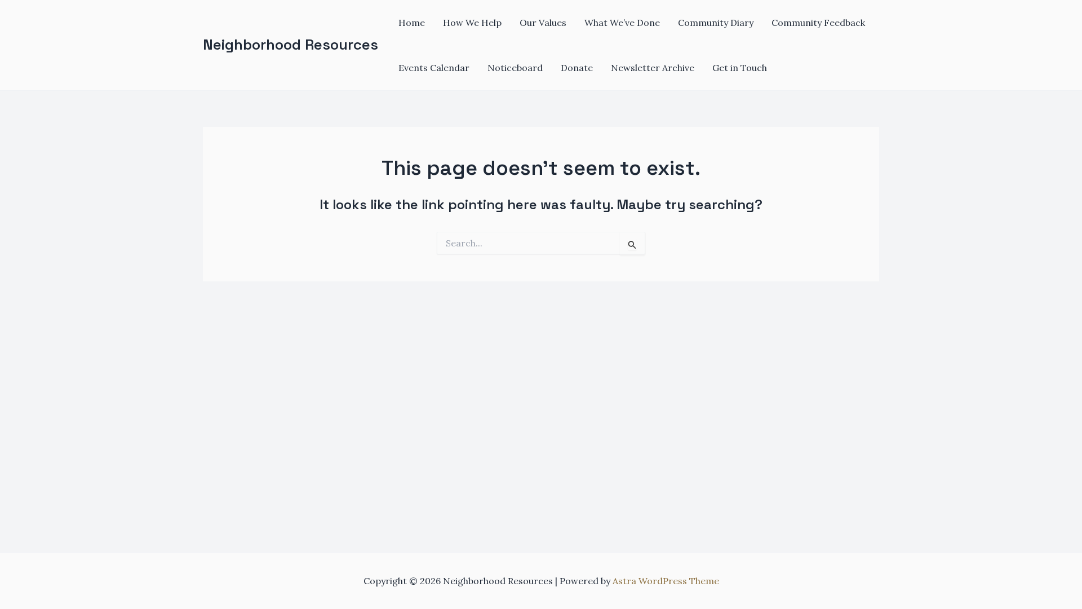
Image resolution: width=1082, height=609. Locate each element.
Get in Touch (739, 67)
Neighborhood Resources (290, 44)
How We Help (472, 22)
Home (411, 22)
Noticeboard (515, 67)
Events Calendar (433, 67)
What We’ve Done (622, 22)
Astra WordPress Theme (666, 580)
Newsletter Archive (652, 67)
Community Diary (715, 22)
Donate (577, 67)
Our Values (543, 22)
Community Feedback (818, 22)
